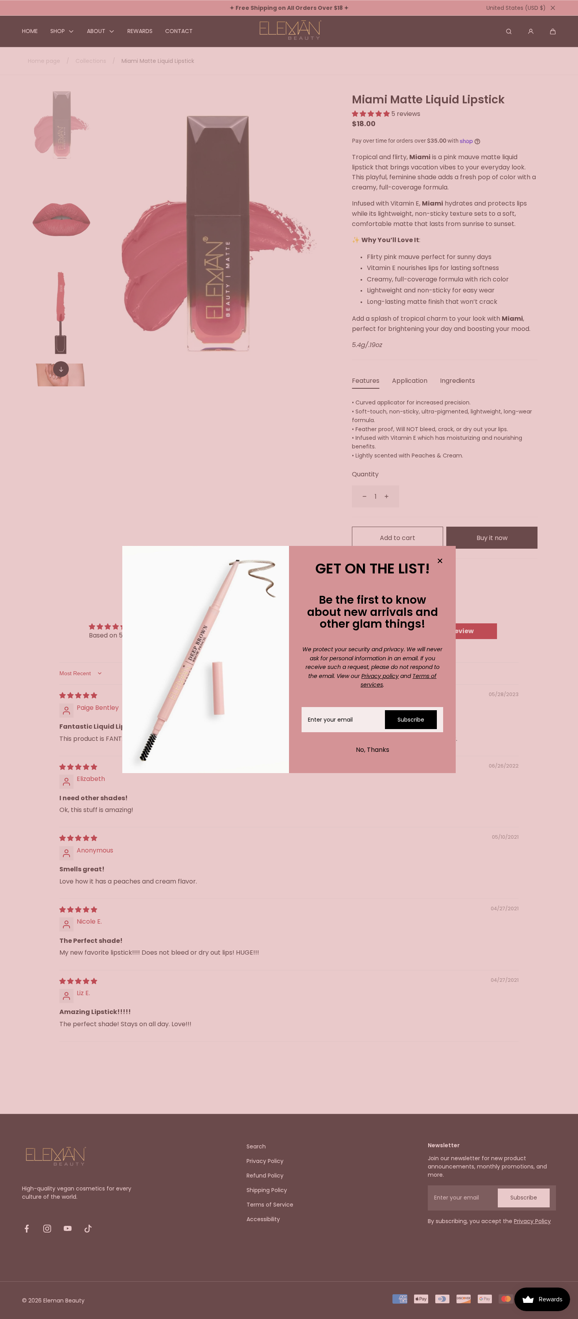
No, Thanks (372, 749)
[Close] (440, 561)
